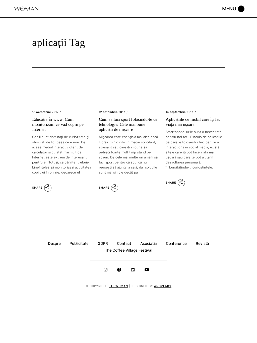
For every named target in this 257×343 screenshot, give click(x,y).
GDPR (103, 243)
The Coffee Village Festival (128, 250)
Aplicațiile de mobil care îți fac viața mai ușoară (193, 122)
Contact (124, 243)
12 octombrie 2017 (112, 112)
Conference (176, 243)
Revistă (202, 243)
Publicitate (79, 243)
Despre (54, 243)
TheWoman (118, 286)
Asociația (148, 243)
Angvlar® (162, 286)
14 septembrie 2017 (179, 112)
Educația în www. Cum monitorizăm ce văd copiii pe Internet (57, 124)
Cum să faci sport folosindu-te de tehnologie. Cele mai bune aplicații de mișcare (128, 124)
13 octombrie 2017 (45, 112)
